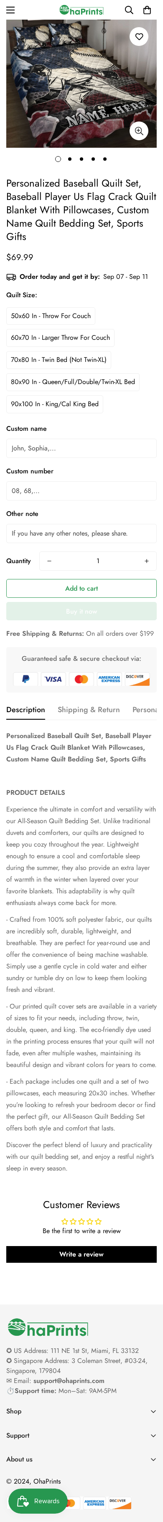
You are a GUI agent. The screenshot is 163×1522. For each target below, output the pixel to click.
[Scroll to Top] (148, 1477)
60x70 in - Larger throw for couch (60, 337)
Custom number (29, 471)
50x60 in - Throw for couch (51, 316)
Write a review (81, 1254)
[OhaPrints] (81, 10)
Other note (22, 513)
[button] (147, 10)
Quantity (18, 561)
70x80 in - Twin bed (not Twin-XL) (59, 359)
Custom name (26, 428)
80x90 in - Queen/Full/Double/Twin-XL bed (73, 382)
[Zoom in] (139, 130)
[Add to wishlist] (139, 36)
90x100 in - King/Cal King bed (55, 404)
